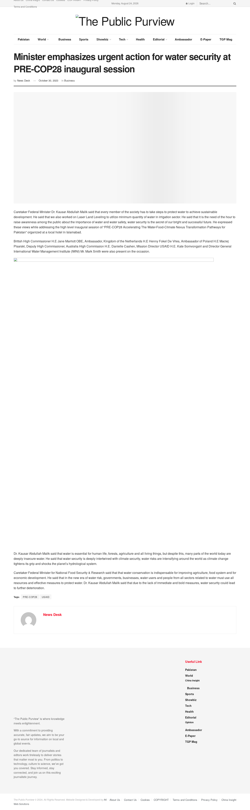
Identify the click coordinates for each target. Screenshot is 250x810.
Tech (122, 39)
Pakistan (23, 39)
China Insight (192, 680)
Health (140, 39)
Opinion (189, 722)
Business (64, 39)
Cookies (145, 800)
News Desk (23, 80)
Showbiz (102, 39)
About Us (115, 800)
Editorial (158, 39)
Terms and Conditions (25, 6)
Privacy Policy (209, 800)
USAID (46, 597)
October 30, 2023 (48, 80)
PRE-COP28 (30, 597)
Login (191, 3)
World (42, 39)
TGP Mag (226, 39)
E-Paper (205, 39)
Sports (83, 39)
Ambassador (183, 39)
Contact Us (130, 800)
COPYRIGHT (161, 800)
